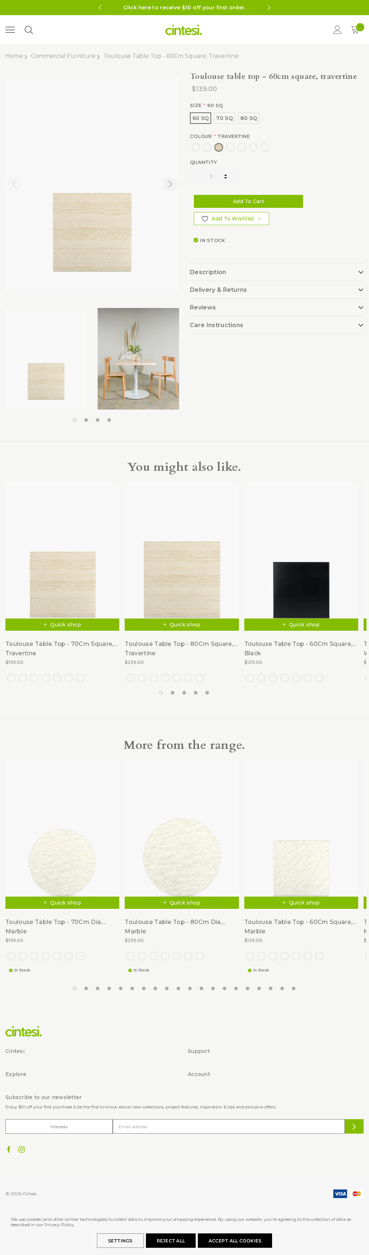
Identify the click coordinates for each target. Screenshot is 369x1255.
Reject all (171, 1240)
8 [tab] (155, 989)
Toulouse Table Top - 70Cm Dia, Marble (53, 927)
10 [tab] (179, 989)
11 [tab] (190, 989)
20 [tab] (294, 989)
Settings (120, 1240)
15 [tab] (236, 989)
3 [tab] (98, 420)
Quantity (203, 162)
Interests (59, 1126)
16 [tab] (248, 989)
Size (206, 105)
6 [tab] (132, 989)
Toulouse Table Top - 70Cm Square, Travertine (59, 648)
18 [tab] (271, 989)
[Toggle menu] (10, 30)
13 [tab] (213, 989)
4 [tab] (109, 420)
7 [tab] (144, 989)
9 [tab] (167, 989)
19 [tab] (282, 989)
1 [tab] (75, 420)
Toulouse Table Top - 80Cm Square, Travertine (179, 648)
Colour (220, 136)
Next (269, 7)
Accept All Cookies (235, 1240)
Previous (100, 7)
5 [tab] (207, 693)
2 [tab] (86, 420)
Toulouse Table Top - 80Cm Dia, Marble (173, 927)
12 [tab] (202, 989)
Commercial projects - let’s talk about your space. (184, 7)
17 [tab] (259, 989)
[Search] (28, 30)
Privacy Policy (59, 1224)
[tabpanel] (46, 359)
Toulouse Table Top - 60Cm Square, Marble (298, 927)
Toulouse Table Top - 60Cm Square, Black (298, 648)
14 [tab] (225, 989)
